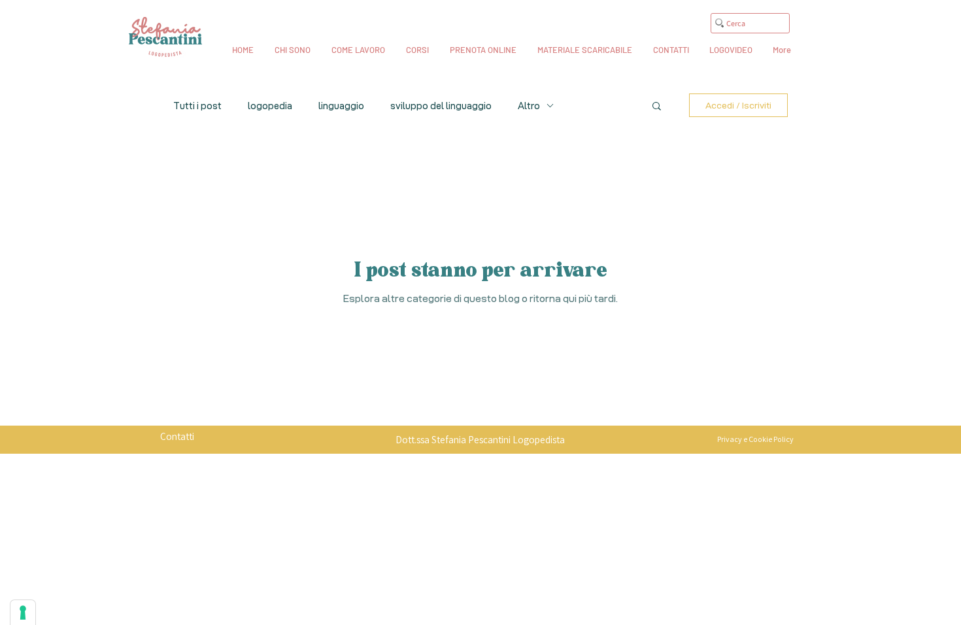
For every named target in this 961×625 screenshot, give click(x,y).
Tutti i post (197, 105)
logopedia (270, 105)
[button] (656, 107)
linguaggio (341, 105)
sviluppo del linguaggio (441, 105)
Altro (529, 105)
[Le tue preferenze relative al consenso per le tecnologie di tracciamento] (22, 612)
